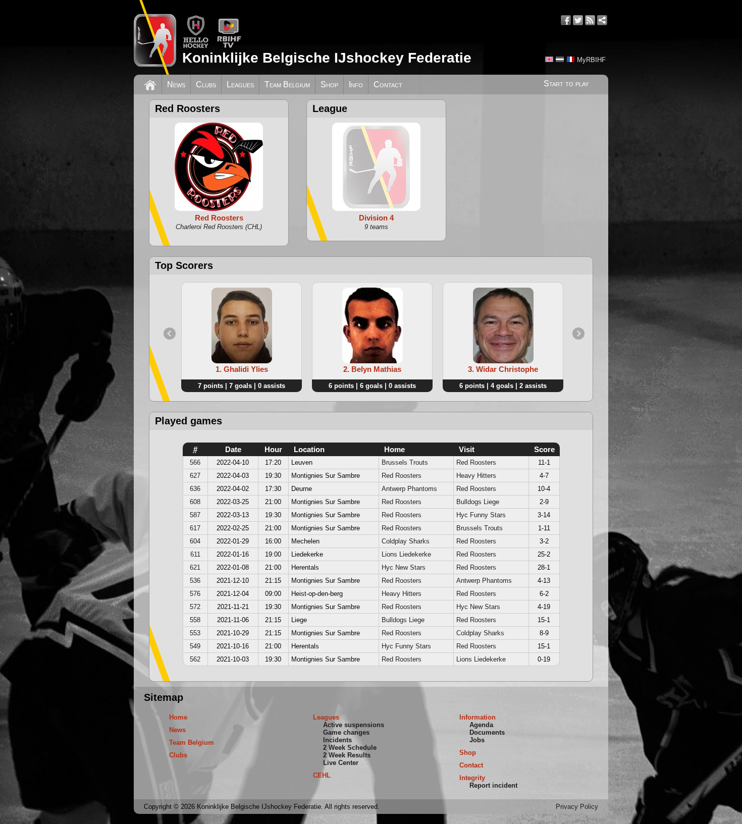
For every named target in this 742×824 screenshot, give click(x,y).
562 (195, 659)
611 (195, 554)
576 (195, 593)
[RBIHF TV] (229, 46)
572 (195, 607)
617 (195, 528)
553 (195, 633)
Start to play (566, 83)
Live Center (340, 762)
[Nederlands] (560, 59)
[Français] (570, 59)
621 (195, 567)
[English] (549, 59)
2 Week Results (346, 755)
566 (195, 462)
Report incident (493, 785)
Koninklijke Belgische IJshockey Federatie (326, 58)
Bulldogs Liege (477, 502)
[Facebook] (566, 20)
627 (195, 475)
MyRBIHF (591, 60)
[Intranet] (602, 20)
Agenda (481, 725)
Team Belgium (287, 84)
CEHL (322, 775)
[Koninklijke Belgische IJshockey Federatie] (155, 37)
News (176, 84)
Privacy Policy (577, 806)
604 (195, 541)
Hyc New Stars (404, 567)
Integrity (472, 778)
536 (195, 580)
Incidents (337, 740)
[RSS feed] (590, 20)
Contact (388, 84)
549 (195, 646)
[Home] (150, 84)
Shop (329, 84)
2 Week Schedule (350, 747)
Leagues (240, 84)
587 (195, 515)
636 (195, 488)
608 (195, 502)
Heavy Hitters (476, 475)
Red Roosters (476, 462)
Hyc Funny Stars (481, 515)
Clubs (206, 84)
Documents (487, 732)
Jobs (477, 740)
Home (178, 717)
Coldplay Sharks (406, 541)
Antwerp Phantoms (409, 488)
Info (356, 84)
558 (195, 620)
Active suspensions (353, 725)
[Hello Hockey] (195, 46)
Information (477, 717)
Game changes (346, 732)
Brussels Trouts (405, 462)
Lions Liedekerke (406, 554)
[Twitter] (578, 20)
